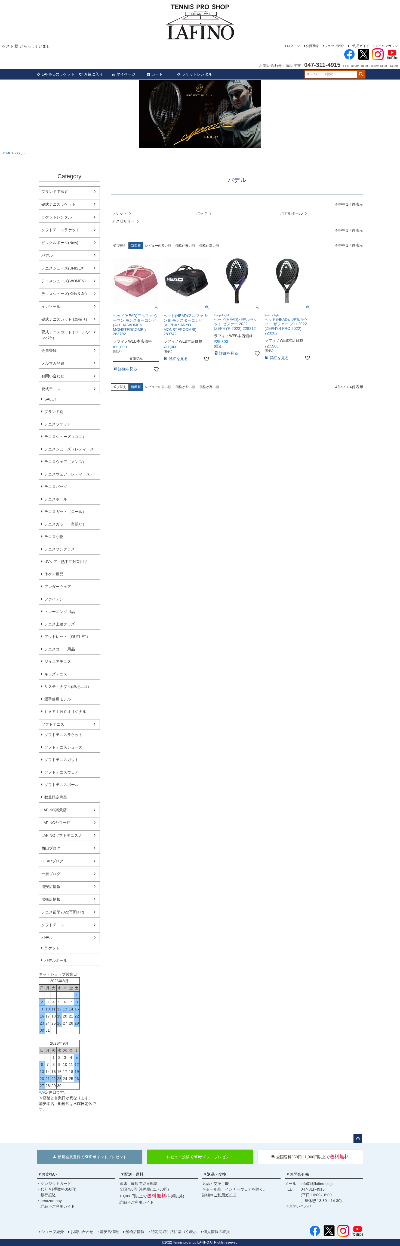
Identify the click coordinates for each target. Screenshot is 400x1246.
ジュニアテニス (57, 661)
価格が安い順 (185, 246)
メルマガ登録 (52, 363)
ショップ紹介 (334, 46)
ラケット (52, 948)
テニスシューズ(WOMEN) (63, 281)
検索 (361, 74)
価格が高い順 (209, 246)
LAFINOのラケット (58, 74)
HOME (6, 153)
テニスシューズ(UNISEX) (63, 268)
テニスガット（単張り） (65, 524)
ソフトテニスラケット (60, 230)
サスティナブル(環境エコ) (66, 686)
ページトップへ (357, 1138)
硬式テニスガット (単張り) (64, 319)
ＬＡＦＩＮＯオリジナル (65, 711)
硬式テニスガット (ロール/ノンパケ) (66, 335)
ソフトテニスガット (61, 759)
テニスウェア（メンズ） (65, 461)
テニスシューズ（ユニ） (65, 436)
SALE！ (51, 399)
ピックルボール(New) (59, 242)
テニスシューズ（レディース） (71, 449)
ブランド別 (53, 411)
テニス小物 (53, 536)
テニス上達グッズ (59, 624)
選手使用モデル (57, 699)
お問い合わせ (52, 376)
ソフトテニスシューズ (63, 747)
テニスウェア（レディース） (69, 474)
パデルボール (55, 960)
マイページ (126, 74)
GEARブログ (52, 861)
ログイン (293, 46)
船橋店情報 (50, 899)
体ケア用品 (53, 574)
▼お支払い (47, 1174)
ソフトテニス (52, 724)
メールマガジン (386, 46)
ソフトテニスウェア (61, 772)
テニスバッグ (55, 486)
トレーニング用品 (59, 611)
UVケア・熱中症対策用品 (66, 561)
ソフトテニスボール (61, 784)
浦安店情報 (50, 886)
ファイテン (53, 599)
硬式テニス (50, 389)
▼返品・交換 (214, 1174)
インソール (50, 306)
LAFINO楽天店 (54, 810)
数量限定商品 (55, 797)
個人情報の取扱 (216, 1231)
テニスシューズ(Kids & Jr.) (64, 294)
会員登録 (312, 46)
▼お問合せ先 (297, 1174)
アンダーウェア (57, 586)
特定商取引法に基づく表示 (174, 1231)
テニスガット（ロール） (65, 511)
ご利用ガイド (359, 46)
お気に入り (93, 74)
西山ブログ (50, 848)
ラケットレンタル (197, 74)
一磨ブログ (50, 874)
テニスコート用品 (59, 649)
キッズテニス (55, 674)
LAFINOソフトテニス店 (61, 835)
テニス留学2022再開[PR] (62, 912)
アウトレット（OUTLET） (67, 636)
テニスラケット (57, 424)
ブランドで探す (54, 191)
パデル (47, 255)
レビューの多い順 (158, 246)
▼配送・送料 (132, 1174)
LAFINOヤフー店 (55, 823)
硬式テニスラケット (58, 204)
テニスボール (55, 499)
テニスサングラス (59, 549)
